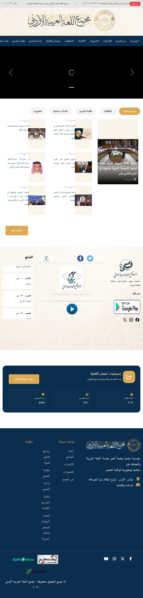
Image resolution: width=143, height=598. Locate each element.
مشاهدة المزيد (16, 230)
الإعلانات (108, 111)
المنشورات (94, 41)
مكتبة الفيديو (85, 111)
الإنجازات (69, 464)
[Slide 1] (71, 88)
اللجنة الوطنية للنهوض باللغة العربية (46, 527)
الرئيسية (134, 41)
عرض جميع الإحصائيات (24, 379)
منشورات (37, 111)
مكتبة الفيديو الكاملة (46, 502)
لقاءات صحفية (60, 111)
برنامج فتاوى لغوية (46, 457)
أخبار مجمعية (129, 111)
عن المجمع (68, 479)
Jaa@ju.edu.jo (125, 485)
